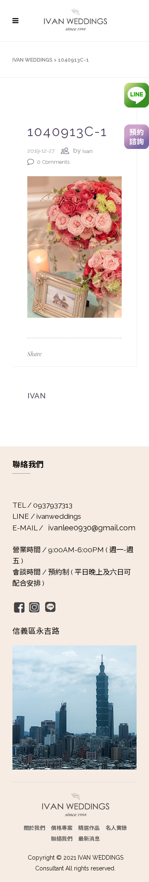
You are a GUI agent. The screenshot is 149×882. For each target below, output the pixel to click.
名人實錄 (116, 828)
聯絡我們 (61, 838)
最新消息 (89, 838)
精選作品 (89, 828)
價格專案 (61, 828)
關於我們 (34, 828)
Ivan (87, 151)
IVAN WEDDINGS (32, 60)
